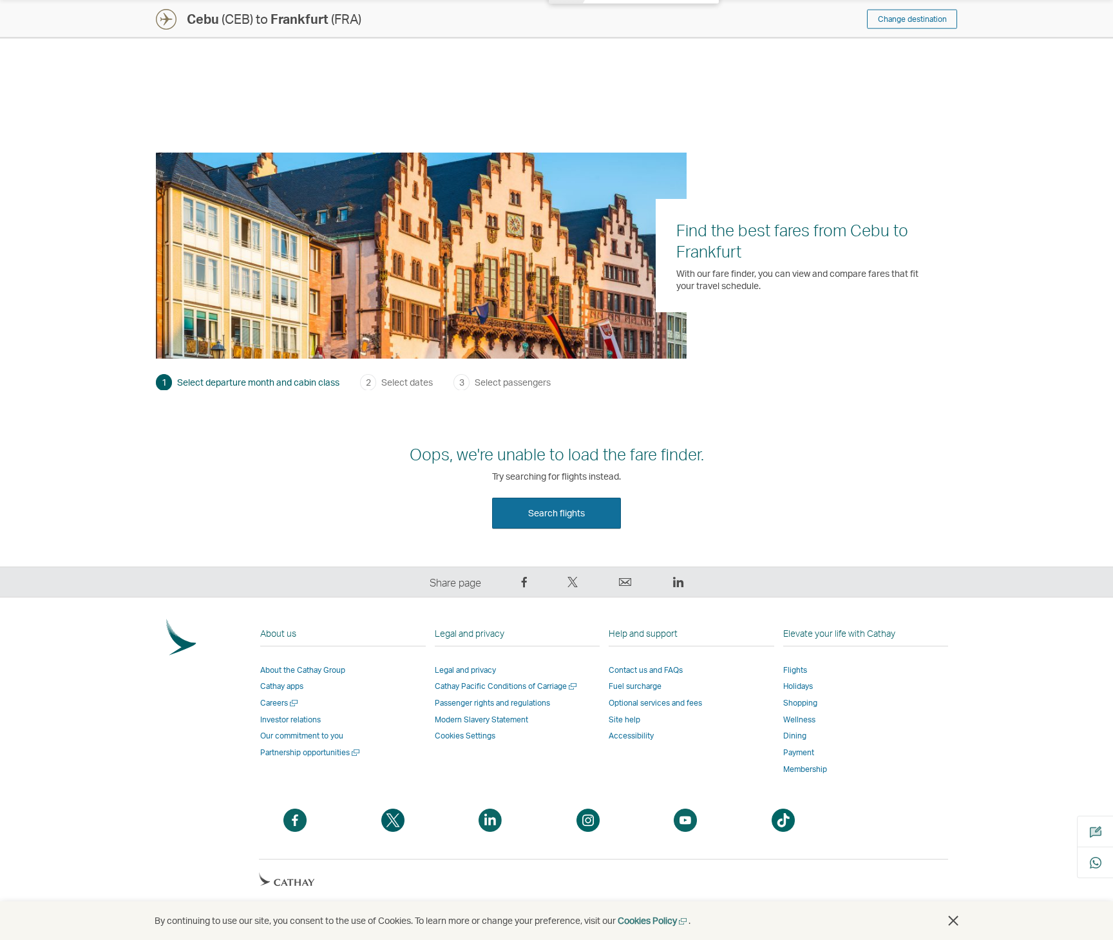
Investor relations (290, 719)
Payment (798, 752)
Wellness (799, 719)
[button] (953, 921)
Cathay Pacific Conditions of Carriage (506, 686)
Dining (794, 735)
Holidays (798, 686)
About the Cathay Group (302, 670)
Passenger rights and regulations (492, 703)
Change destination (912, 19)
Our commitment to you (301, 735)
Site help (624, 719)
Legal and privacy (465, 670)
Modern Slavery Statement (481, 719)
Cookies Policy (653, 920)
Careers (280, 703)
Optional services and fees (655, 703)
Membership (805, 769)
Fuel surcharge (635, 686)
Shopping (800, 703)
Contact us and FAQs (646, 670)
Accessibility (631, 735)
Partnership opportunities (310, 752)
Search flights (556, 512)
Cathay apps (281, 686)
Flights (795, 670)
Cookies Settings (465, 735)
